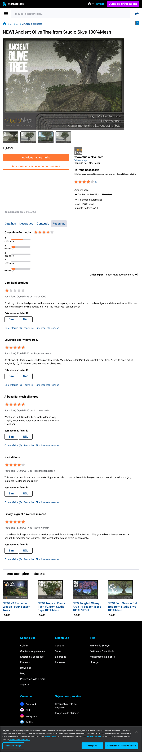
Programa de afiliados (67, 713)
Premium (25, 662)
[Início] (4, 24)
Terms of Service (93, 736)
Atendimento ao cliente (102, 656)
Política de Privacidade (102, 651)
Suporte (24, 684)
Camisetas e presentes (32, 651)
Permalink (29, 328)
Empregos (60, 656)
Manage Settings (13, 746)
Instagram (31, 716)
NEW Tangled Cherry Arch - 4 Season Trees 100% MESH (87, 607)
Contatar (60, 645)
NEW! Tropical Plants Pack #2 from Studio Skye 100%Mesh (51, 607)
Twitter (29, 722)
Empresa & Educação (32, 656)
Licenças (95, 662)
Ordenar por (96, 274)
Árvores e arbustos (32, 23)
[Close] (136, 731)
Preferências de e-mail (32, 679)
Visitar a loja (80, 160)
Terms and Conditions (19, 739)
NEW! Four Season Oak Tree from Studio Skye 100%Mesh (123, 607)
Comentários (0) (13, 328)
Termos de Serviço (100, 645)
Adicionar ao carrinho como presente (36, 166)
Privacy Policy (51, 736)
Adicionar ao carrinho (36, 157)
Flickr (28, 710)
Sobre (58, 651)
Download (26, 667)
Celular (24, 645)
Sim (11, 319)
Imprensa (60, 662)
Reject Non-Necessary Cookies (121, 746)
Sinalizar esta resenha (47, 328)
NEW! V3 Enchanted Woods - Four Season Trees (16, 607)
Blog (22, 673)
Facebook (31, 704)
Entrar (100, 3)
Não (25, 319)
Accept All (92, 746)
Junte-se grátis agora (123, 3)
